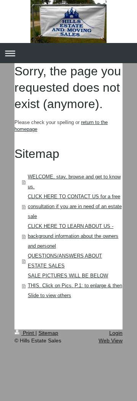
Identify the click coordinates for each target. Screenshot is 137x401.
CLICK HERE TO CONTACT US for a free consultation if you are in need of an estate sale (75, 206)
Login (116, 333)
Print (28, 333)
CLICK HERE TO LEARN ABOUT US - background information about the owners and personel (73, 236)
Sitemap (48, 333)
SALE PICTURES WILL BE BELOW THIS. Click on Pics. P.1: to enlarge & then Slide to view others (75, 285)
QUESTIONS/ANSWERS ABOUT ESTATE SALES (65, 261)
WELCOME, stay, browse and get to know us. (74, 181)
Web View (111, 340)
